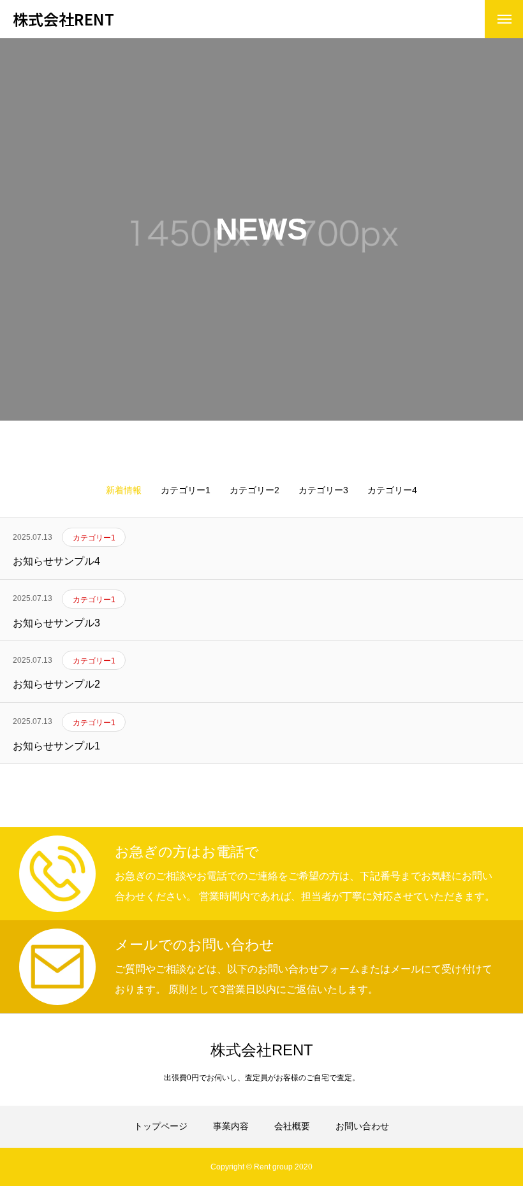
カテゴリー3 (323, 490)
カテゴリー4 (392, 490)
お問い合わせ (362, 1126)
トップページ (161, 1126)
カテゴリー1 (185, 490)
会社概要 (292, 1126)
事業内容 (231, 1126)
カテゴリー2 (254, 490)
